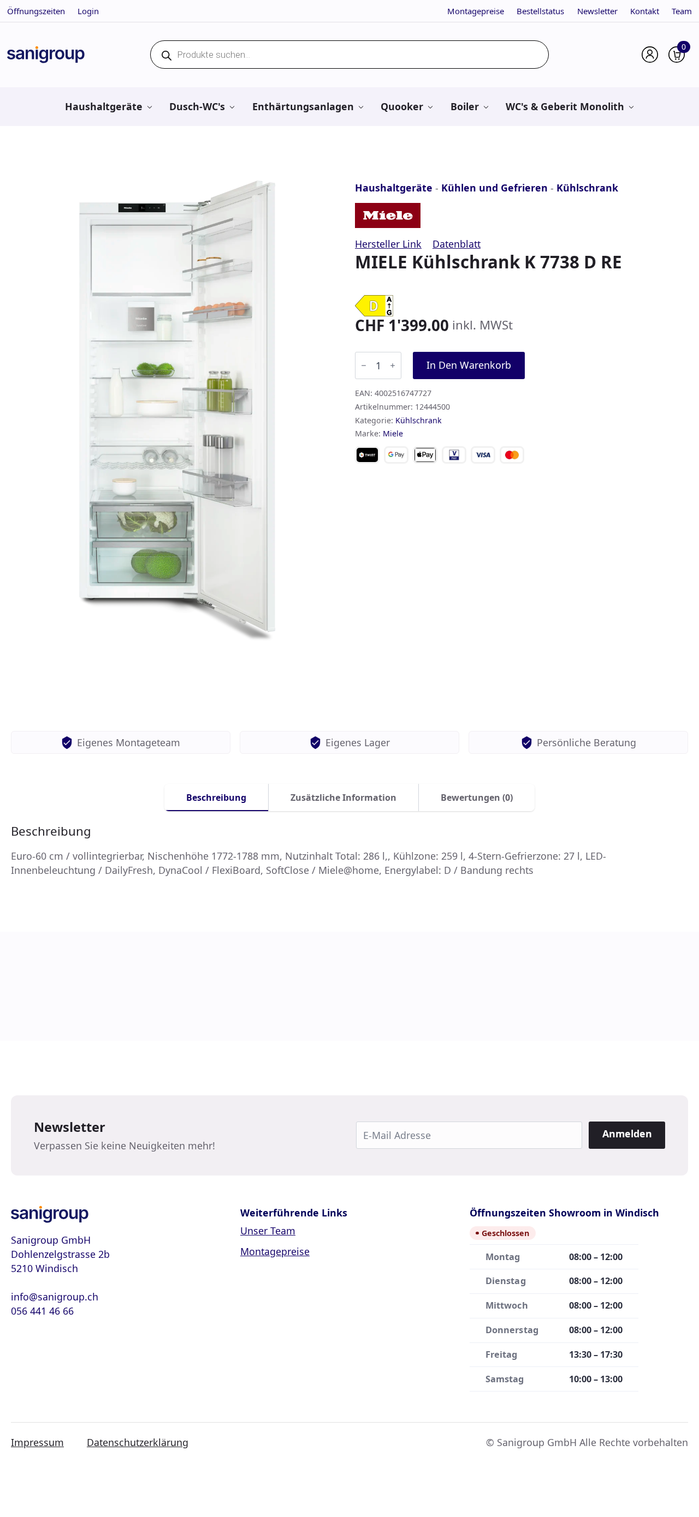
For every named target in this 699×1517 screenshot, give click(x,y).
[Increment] (393, 365)
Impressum (37, 1442)
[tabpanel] (349, 850)
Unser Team (267, 1230)
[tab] (216, 797)
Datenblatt (457, 243)
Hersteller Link (388, 243)
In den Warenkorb (468, 364)
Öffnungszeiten (36, 10)
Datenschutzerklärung (137, 1442)
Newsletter (597, 10)
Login (88, 10)
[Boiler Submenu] (486, 106)
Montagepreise (475, 10)
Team (682, 10)
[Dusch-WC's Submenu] (232, 106)
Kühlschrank (587, 187)
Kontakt (644, 10)
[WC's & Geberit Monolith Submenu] (631, 106)
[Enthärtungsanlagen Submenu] (361, 106)
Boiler (465, 106)
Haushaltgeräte (104, 106)
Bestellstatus (540, 10)
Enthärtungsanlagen (303, 106)
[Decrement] (364, 365)
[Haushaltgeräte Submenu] (149, 106)
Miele (393, 433)
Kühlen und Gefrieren (494, 187)
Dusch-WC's (197, 106)
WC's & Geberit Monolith (565, 106)
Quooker (402, 106)
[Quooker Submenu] (430, 106)
